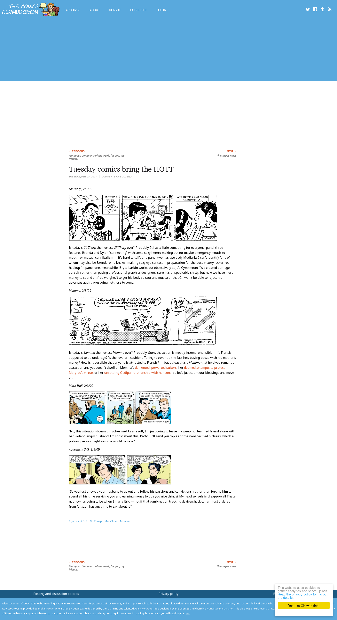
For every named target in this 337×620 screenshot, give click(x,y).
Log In (161, 10)
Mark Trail (111, 521)
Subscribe (138, 10)
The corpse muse (226, 155)
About (95, 10)
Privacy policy (168, 594)
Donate (115, 10)
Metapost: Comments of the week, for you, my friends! (96, 157)
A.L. (188, 613)
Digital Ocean (46, 608)
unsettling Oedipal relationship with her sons (137, 372)
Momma (125, 521)
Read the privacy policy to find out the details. (302, 596)
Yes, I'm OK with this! (303, 605)
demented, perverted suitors (156, 367)
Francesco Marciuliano (220, 608)
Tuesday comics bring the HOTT (121, 169)
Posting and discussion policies (56, 594)
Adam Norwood (143, 608)
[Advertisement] (71, 49)
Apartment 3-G (78, 521)
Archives (73, 10)
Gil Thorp (96, 521)
